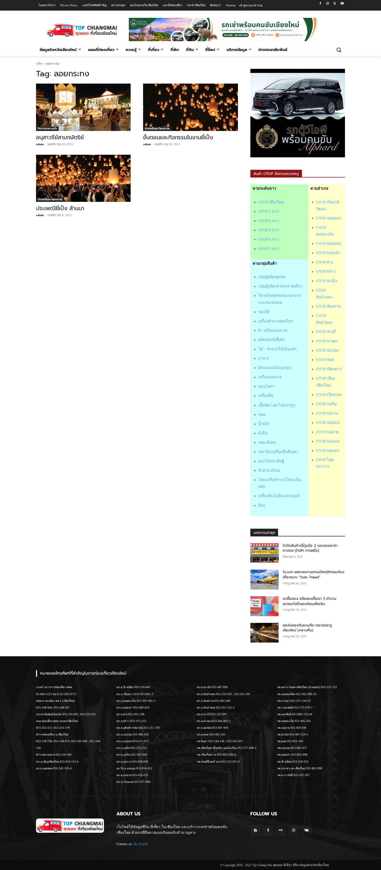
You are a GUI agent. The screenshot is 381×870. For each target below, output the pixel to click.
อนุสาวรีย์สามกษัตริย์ (60, 137)
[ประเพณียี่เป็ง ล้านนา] (83, 178)
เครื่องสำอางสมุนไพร (275, 321)
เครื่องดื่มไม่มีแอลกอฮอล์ (279, 496)
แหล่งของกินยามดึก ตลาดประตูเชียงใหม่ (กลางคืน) (307, 628)
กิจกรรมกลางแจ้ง (47, 128)
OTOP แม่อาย (327, 432)
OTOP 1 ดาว (268, 211)
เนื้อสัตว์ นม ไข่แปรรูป (276, 405)
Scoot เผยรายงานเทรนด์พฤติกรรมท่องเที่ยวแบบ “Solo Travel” (313, 574)
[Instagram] (328, 4)
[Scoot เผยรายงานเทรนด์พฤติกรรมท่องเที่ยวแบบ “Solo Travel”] (264, 579)
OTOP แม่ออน (327, 423)
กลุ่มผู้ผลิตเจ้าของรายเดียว (280, 286)
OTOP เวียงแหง (328, 395)
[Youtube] (342, 4)
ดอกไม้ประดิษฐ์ (271, 461)
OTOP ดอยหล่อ (328, 243)
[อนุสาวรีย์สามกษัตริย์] (83, 107)
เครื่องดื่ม (265, 396)
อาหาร (263, 358)
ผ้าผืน (262, 433)
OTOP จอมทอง (328, 218)
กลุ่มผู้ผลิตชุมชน (271, 277)
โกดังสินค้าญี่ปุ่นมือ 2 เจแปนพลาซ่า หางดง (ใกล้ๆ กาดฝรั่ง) (310, 548)
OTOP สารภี (326, 332)
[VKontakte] (306, 830)
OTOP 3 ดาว (268, 230)
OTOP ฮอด (325, 360)
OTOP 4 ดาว (268, 239)
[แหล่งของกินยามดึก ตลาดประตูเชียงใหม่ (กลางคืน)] (264, 633)
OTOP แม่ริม (326, 404)
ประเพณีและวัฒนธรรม (157, 128)
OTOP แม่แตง (327, 450)
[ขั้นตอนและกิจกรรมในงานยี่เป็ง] (190, 107)
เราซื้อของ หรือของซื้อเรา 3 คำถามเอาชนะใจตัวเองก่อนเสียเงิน (309, 601)
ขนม (262, 414)
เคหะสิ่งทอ (267, 442)
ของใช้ (263, 312)
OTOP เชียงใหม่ (271, 202)
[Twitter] (335, 4)
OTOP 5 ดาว (268, 249)
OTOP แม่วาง (327, 413)
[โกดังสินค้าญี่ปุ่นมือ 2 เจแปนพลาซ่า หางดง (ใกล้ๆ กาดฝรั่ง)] (264, 553)
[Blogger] (255, 830)
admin (40, 144)
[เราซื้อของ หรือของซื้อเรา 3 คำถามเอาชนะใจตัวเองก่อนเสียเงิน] (264, 606)
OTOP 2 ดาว (268, 221)
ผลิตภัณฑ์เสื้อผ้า (271, 340)
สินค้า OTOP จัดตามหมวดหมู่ (276, 173)
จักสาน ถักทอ (269, 470)
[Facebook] (320, 4)
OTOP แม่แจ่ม (328, 441)
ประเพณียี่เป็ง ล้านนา (60, 208)
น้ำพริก (264, 424)
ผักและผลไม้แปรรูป (274, 368)
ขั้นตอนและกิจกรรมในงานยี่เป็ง (178, 137)
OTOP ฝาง (324, 262)
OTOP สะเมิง (326, 281)
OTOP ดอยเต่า (328, 253)
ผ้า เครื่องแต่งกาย (272, 330)
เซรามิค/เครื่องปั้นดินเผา (278, 452)
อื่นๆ (261, 505)
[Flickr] (281, 830)
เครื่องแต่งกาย (270, 377)
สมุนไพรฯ (266, 386)
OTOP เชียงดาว (329, 369)
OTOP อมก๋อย (327, 350)
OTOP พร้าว (326, 271)
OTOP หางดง (327, 341)
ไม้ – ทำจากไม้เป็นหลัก (277, 349)
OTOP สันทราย (328, 306)
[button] (339, 49)
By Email (141, 844)
